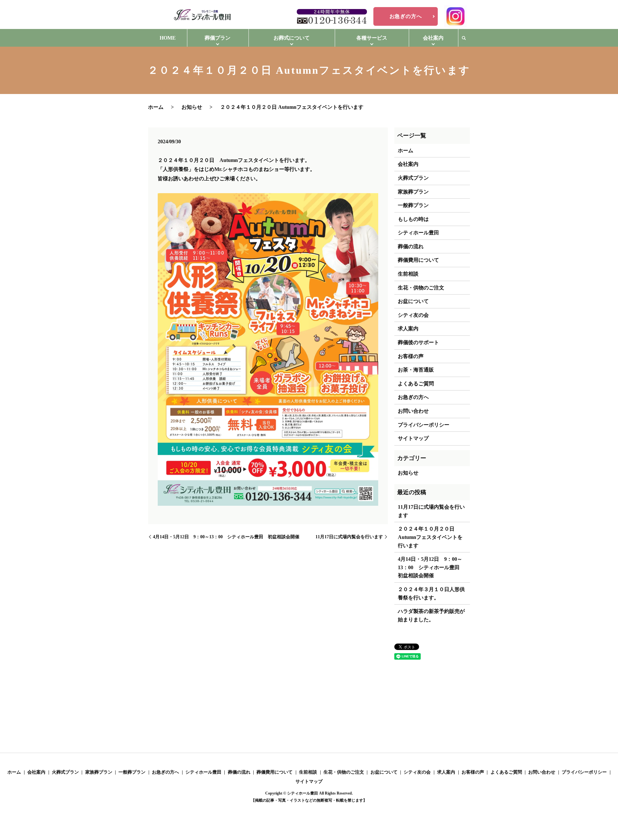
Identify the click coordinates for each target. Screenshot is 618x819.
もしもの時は (413, 219)
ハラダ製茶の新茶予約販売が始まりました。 (431, 615)
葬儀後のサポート (418, 342)
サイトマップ (413, 438)
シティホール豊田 (418, 232)
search (464, 38)
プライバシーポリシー (423, 425)
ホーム (156, 107)
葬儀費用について (418, 260)
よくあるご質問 (416, 383)
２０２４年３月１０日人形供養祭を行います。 (431, 593)
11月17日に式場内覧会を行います (349, 536)
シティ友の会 (413, 315)
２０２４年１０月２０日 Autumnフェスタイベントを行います (430, 537)
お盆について (413, 301)
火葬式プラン (413, 178)
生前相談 (408, 274)
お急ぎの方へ (405, 16)
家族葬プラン (413, 191)
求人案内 (408, 328)
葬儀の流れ (411, 246)
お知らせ (192, 107)
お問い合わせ (413, 411)
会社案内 (408, 164)
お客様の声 (411, 356)
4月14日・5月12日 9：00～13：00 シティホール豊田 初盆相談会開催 (226, 536)
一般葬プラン (413, 205)
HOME (168, 38)
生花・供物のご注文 (421, 287)
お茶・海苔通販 (416, 369)
